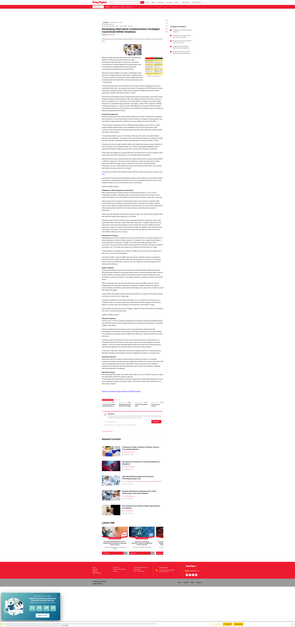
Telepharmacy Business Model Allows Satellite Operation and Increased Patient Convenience (108, 405)
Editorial (94, 571)
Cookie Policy (65, 625)
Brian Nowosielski (128, 511)
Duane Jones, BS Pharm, (140, 481)
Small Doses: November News (125, 405)
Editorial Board (96, 573)
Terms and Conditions (119, 569)
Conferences (161, 2)
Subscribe (155, 421)
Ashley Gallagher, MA (129, 452)
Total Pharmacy (129, 7)
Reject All (227, 624)
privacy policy (133, 425)
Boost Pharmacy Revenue (139, 405)
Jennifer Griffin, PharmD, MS (154, 481)
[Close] (292, 624)
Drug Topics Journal (107, 24)
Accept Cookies (238, 624)
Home (179, 582)
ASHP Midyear (114, 7)
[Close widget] (58, 595)
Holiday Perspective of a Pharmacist (157, 405)
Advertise (95, 569)
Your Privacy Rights (139, 571)
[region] (147, 624)
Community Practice (107, 431)
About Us (186, 582)
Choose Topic (97, 6)
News (192, 582)
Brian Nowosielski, (128, 481)
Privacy (115, 571)
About (94, 567)
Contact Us (116, 567)
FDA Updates (122, 7)
